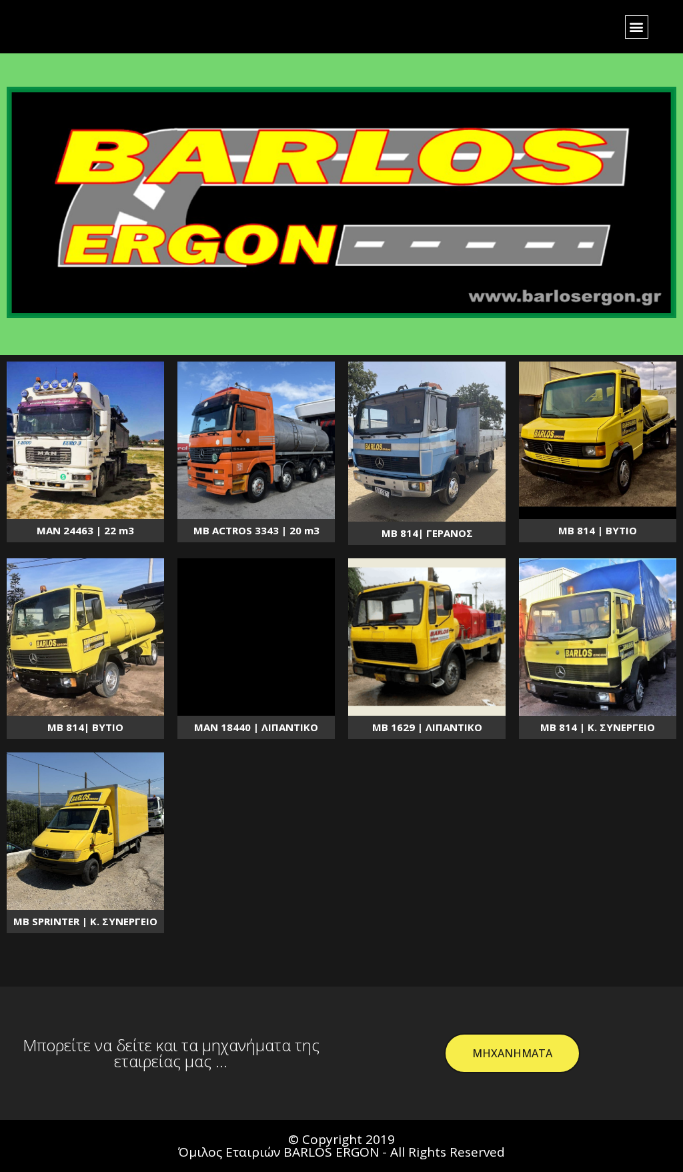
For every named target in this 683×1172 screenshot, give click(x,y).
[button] (636, 27)
